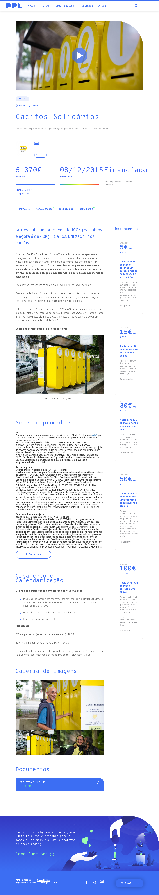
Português (126, 883)
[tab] (24, 209)
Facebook (34, 554)
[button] (117, 209)
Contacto (40, 155)
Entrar (102, 6)
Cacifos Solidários (37, 254)
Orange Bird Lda (43, 880)
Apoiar (32, 6)
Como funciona (65, 6)
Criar (46, 6)
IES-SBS (22, 99)
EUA (78, 313)
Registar (87, 6)
